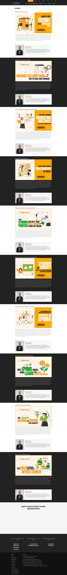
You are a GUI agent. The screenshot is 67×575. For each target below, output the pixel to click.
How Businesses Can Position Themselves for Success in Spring (24, 306)
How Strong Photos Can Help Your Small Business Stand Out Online (25, 207)
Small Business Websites (15, 570)
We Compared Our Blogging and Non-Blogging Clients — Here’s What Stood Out (35, 565)
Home (26, 3)
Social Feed (43, 0)
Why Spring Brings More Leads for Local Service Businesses (24, 355)
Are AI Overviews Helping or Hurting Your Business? (23, 405)
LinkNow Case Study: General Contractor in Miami (30, 556)
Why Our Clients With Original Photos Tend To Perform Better (32, 562)
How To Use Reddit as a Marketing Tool (21, 11)
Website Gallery (14, 559)
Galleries (54, 3)
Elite (45, 3)
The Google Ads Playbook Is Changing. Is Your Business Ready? (32, 564)
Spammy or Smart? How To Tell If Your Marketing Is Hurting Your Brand (26, 257)
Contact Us (13, 562)
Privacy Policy (13, 564)
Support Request (14, 557)
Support (48, 0)
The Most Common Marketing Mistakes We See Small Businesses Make (26, 109)
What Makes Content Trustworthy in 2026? (21, 158)
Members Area (30, 0)
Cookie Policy (13, 565)
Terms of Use (13, 567)
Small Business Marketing (15, 572)
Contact (55, 0)
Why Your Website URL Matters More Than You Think (31, 559)
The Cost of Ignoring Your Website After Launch (22, 454)
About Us (35, 0)
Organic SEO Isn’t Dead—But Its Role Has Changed (22, 60)
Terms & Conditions (14, 568)
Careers (13, 556)
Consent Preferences (15, 573)
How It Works (30, 3)
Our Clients (49, 3)
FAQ (51, 0)
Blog (39, 0)
